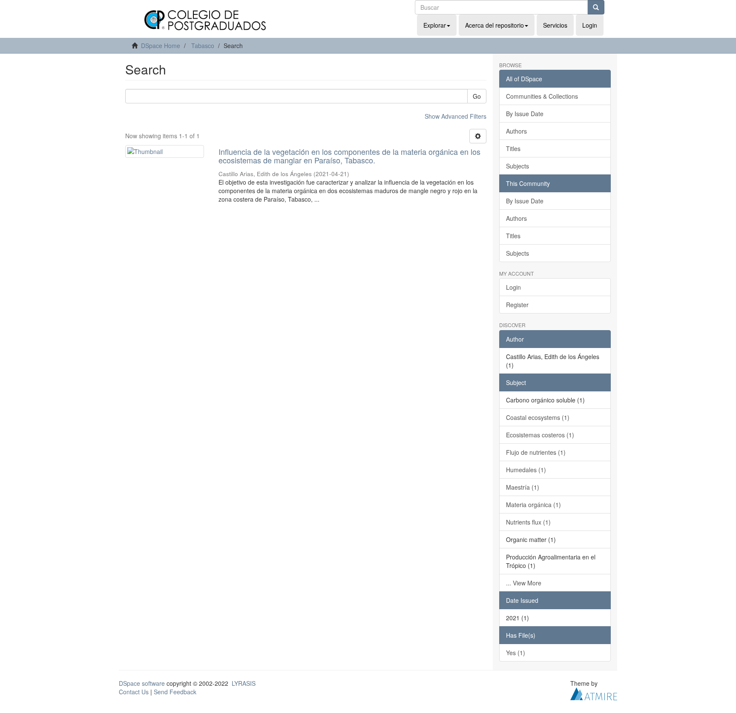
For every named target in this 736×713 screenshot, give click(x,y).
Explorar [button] (434, 25)
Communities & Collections (542, 96)
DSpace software (142, 683)
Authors (516, 131)
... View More (523, 583)
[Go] (595, 7)
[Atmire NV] (593, 692)
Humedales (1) (526, 469)
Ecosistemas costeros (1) (540, 435)
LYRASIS (244, 683)
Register (517, 304)
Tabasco (202, 45)
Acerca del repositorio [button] (494, 25)
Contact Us (134, 691)
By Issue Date (524, 113)
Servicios (555, 25)
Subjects (517, 166)
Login (513, 287)
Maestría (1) (522, 487)
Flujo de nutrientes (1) (536, 452)
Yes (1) (515, 652)
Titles (513, 148)
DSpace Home (160, 45)
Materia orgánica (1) (533, 504)
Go (477, 96)
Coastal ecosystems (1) (537, 417)
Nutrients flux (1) (528, 522)
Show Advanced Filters (455, 116)
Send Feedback (175, 691)
